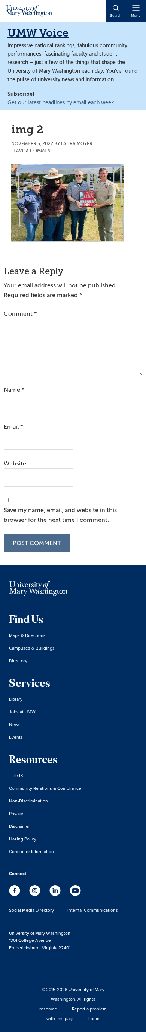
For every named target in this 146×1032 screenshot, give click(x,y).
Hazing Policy (22, 839)
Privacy (16, 813)
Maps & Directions (27, 635)
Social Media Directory (31, 910)
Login (94, 1018)
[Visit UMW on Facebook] (15, 894)
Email (13, 426)
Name (14, 389)
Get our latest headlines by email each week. (61, 102)
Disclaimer (19, 826)
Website (15, 463)
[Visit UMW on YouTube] (75, 894)
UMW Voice (38, 33)
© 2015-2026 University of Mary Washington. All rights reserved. (71, 999)
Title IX (16, 775)
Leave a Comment (32, 151)
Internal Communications (92, 910)
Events (16, 737)
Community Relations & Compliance (45, 788)
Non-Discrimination (28, 801)
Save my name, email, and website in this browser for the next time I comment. (60, 515)
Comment (20, 313)
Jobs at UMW (22, 711)
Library (15, 699)
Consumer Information (31, 851)
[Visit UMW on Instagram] (35, 894)
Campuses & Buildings (32, 648)
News (15, 724)
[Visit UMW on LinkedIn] (55, 894)
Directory (18, 660)
